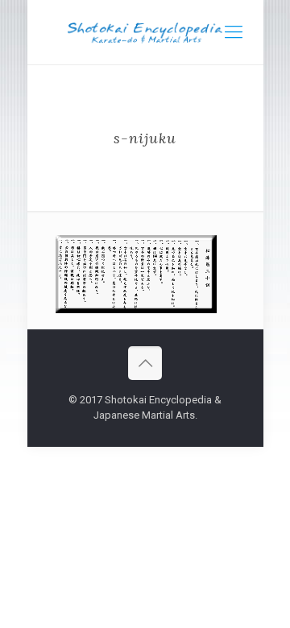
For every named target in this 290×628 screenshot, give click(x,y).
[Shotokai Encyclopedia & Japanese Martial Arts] (145, 32)
